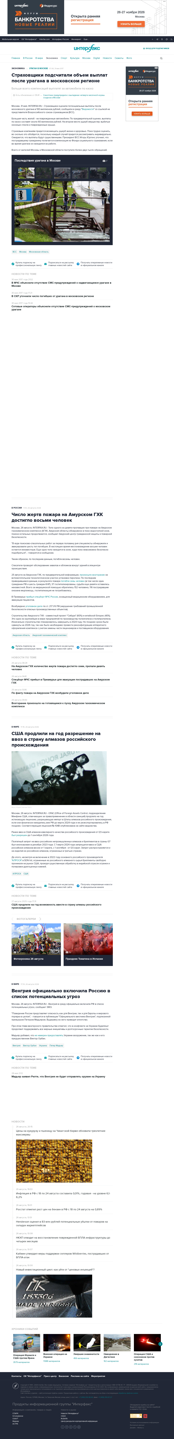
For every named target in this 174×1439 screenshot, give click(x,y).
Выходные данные (137, 1425)
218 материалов (141, 1364)
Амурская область (21, 635)
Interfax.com (44, 39)
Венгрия (16, 1045)
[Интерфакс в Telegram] (67, 1427)
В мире (39, 58)
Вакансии (64, 1376)
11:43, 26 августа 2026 (32, 508)
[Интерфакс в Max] (79, 1427)
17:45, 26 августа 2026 (30, 727)
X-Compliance (18, 1416)
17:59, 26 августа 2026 (30, 984)
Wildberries (40, 379)
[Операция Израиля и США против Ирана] (26, 1352)
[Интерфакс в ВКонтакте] (71, 1427)
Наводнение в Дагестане (111, 1355)
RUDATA (64, 1419)
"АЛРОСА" (17, 860)
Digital (96, 58)
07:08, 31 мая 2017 (56, 68)
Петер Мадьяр (56, 1045)
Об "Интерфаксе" (29, 39)
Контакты (16, 1376)
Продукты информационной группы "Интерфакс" (52, 1404)
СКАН (63, 1416)
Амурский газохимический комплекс (49, 635)
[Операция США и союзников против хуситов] (147, 1350)
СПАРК (15, 1413)
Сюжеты (119, 58)
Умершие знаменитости (86, 1354)
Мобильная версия (10, 39)
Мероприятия (98, 1376)
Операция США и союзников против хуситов (144, 1357)
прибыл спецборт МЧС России (42, 597)
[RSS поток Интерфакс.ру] (75, 1427)
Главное (16, 58)
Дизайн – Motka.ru (137, 1428)
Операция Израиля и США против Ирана (24, 1357)
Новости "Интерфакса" (70, 1413)
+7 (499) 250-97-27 (105, 1397)
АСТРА (15, 1424)
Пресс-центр (50, 1376)
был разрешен (19, 835)
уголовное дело (34, 606)
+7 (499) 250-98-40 (86, 1397)
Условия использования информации (144, 1423)
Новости (107, 58)
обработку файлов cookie (128, 1393)
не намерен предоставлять (49, 1035)
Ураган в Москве (38, 68)
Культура (74, 58)
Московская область (39, 252)
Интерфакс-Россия (60, 39)
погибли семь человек (73, 581)
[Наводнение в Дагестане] (117, 1350)
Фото (129, 58)
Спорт (64, 58)
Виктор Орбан (29, 1045)
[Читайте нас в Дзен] (62, 1427)
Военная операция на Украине (55, 1355)
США (26, 873)
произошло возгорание (92, 575)
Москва (86, 58)
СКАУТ (15, 1419)
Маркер (16, 1421)
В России (27, 58)
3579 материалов (21, 1362)
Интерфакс (87, 48)
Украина (43, 1045)
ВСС (15, 252)
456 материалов (81, 1358)
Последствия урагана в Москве (38, 160)
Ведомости (88, 109)
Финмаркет (76, 39)
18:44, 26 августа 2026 (32, 330)
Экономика (52, 58)
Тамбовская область (22, 379)
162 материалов (111, 1361)
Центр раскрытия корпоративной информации (79, 1421)
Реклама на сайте (80, 1376)
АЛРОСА (17, 873)
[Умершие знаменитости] (87, 1350)
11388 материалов (51, 1361)
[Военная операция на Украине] (56, 1350)
